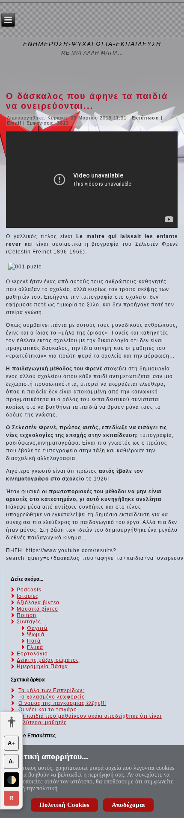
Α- (11, 761)
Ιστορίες (28, 596)
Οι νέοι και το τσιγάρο (47, 710)
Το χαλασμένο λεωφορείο (51, 697)
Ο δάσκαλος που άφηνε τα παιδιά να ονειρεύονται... (87, 101)
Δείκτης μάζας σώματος (48, 660)
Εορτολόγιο (32, 654)
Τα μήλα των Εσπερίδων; (51, 690)
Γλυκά (35, 647)
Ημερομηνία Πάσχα (42, 667)
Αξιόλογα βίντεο (38, 602)
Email (15, 122)
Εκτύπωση (146, 117)
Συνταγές (29, 622)
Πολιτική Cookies (64, 804)
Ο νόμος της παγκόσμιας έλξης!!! (62, 703)
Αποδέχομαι (128, 804)
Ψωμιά (36, 635)
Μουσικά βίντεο (37, 609)
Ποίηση (26, 615)
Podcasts (29, 590)
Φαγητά (37, 628)
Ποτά (34, 641)
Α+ (11, 743)
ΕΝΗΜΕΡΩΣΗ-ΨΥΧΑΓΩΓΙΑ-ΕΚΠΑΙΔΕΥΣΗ (92, 44)
